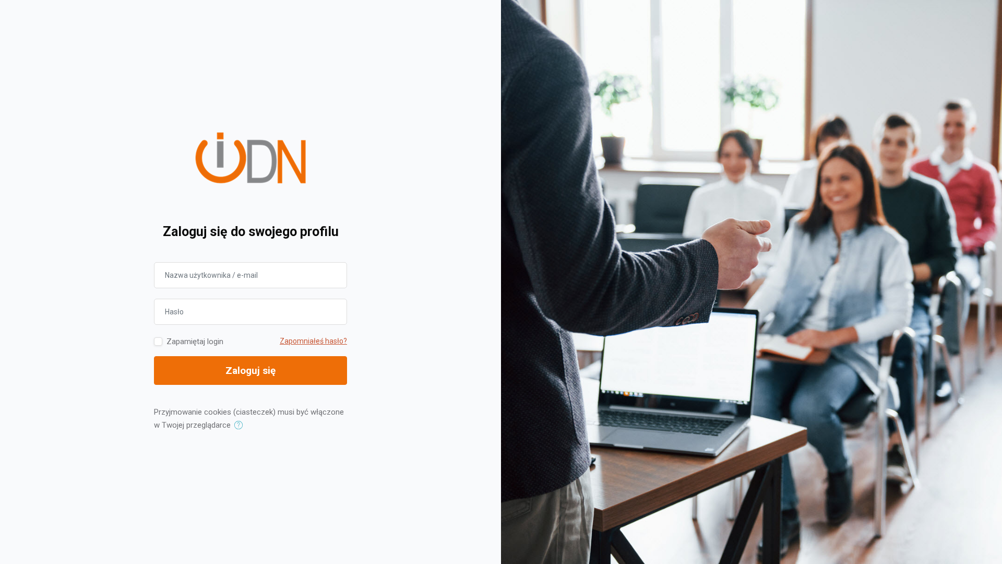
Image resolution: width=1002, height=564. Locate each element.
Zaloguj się (250, 371)
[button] (241, 425)
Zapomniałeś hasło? (313, 341)
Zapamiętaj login (194, 341)
